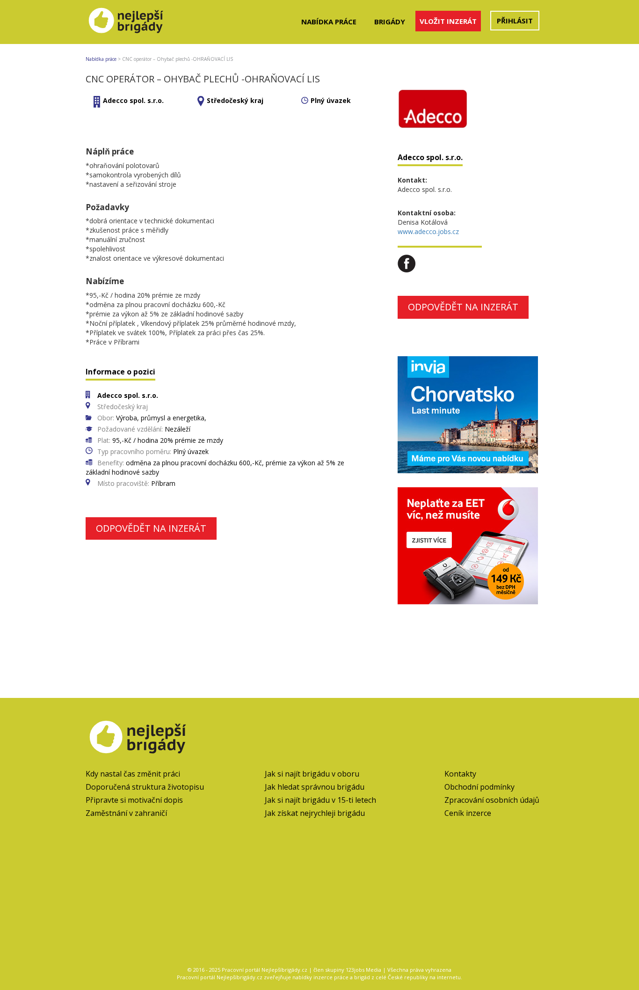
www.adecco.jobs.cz (428, 231)
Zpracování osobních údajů (491, 800)
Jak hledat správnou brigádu (314, 787)
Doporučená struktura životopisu (145, 787)
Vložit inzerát (448, 21)
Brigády (389, 21)
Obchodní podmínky (479, 787)
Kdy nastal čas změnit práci (133, 774)
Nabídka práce (328, 21)
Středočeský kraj (235, 100)
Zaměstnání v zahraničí (126, 813)
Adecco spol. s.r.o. (133, 100)
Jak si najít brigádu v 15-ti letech (320, 800)
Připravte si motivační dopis (134, 800)
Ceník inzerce (467, 813)
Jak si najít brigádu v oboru (312, 774)
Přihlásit (515, 20)
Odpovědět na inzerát (151, 528)
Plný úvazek (331, 100)
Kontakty (460, 774)
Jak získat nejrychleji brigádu (315, 813)
